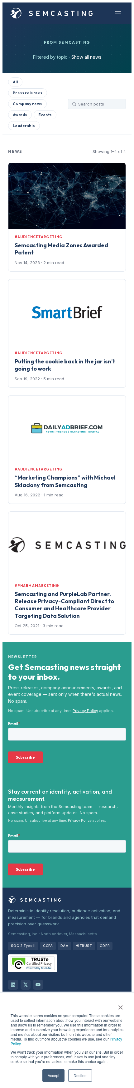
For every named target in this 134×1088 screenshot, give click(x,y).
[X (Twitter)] (26, 985)
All (15, 82)
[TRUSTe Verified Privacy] (32, 963)
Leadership (24, 125)
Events (45, 114)
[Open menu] (118, 13)
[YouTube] (38, 985)
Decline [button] (80, 1075)
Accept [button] (53, 1075)
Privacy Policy (85, 710)
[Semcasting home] (51, 13)
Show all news (86, 57)
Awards (20, 114)
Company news (27, 103)
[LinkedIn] (13, 985)
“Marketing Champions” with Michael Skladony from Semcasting (65, 481)
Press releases (27, 93)
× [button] (120, 1005)
